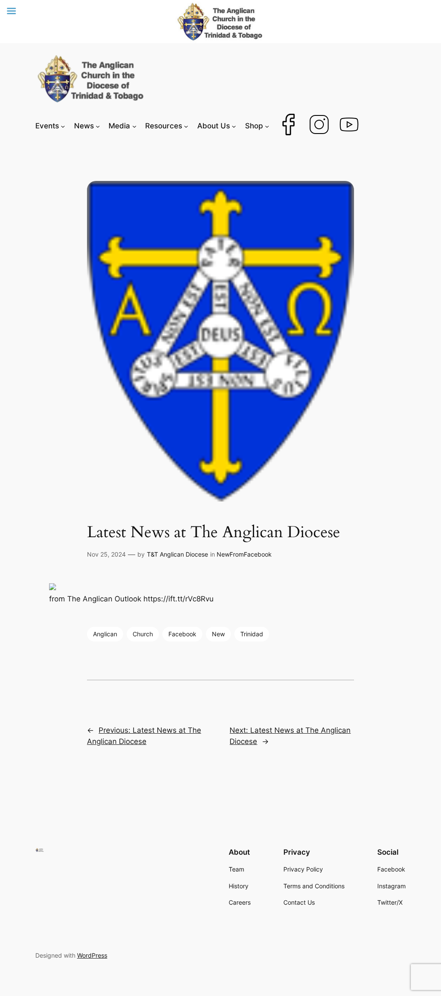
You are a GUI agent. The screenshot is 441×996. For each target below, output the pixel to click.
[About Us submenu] (234, 126)
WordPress (92, 955)
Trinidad (251, 634)
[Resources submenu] (186, 126)
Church (143, 634)
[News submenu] (98, 126)
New (218, 634)
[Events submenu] (63, 126)
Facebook (182, 634)
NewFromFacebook (244, 554)
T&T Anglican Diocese (177, 554)
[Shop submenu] (267, 126)
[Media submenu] (134, 126)
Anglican (105, 634)
